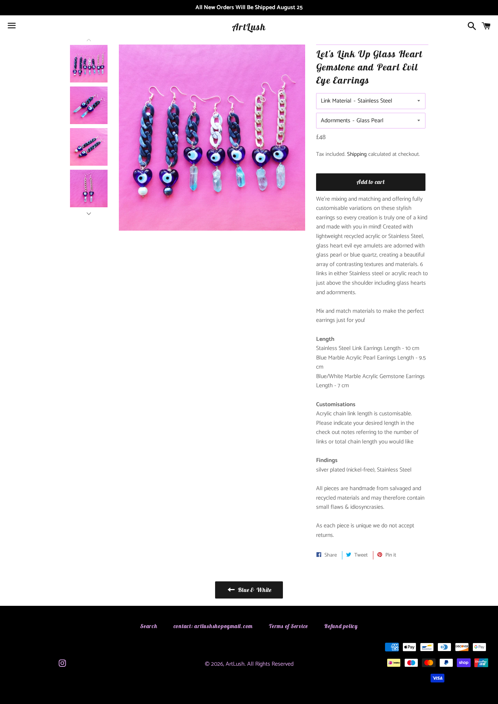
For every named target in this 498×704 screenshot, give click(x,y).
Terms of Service (288, 626)
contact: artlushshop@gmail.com (213, 626)
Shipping (357, 154)
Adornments (335, 121)
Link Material (336, 101)
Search (148, 626)
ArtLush (249, 27)
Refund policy (341, 626)
